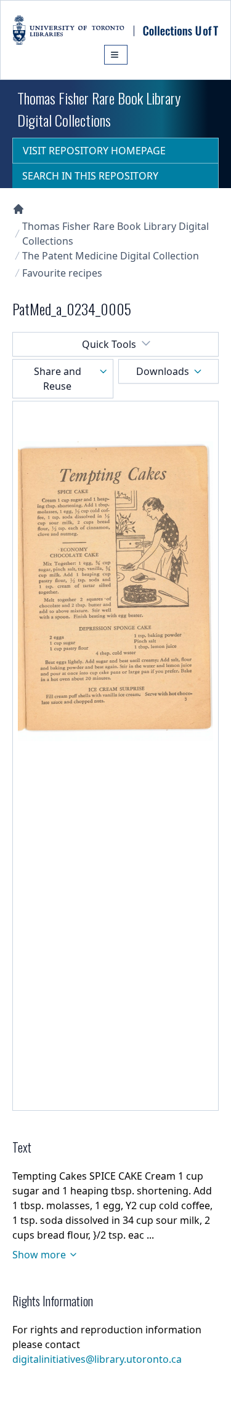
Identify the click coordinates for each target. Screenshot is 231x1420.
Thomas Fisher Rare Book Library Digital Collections (115, 233)
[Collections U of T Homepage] (18, 209)
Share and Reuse (57, 379)
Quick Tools (109, 344)
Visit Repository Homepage (94, 150)
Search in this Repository (90, 176)
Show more (39, 1254)
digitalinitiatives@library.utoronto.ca (97, 1359)
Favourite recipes (62, 273)
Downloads (162, 371)
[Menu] (116, 55)
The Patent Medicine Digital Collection (110, 255)
